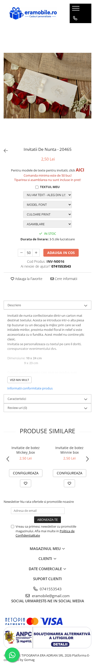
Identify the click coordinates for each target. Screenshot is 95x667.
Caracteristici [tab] (17, 399)
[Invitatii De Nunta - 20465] (47, 85)
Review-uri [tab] (17, 408)
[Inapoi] (3, 150)
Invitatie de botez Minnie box (69, 450)
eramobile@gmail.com (50, 595)
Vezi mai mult (19, 380)
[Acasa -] (33, 13)
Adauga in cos (61, 252)
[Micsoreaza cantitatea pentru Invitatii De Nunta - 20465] (21, 253)
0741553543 (50, 588)
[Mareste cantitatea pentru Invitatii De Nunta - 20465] (36, 253)
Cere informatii (65, 278)
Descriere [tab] (14, 305)
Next (87, 91)
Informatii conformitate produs (30, 388)
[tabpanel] (47, 85)
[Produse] (76, 9)
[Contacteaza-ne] (75, 18)
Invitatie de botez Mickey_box (25, 450)
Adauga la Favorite (28, 278)
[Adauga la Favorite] (25, 483)
